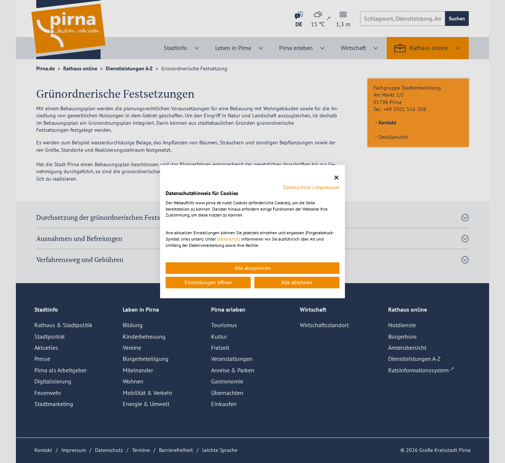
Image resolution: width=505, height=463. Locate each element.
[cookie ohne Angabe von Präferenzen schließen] (336, 177)
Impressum (327, 187)
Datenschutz (297, 187)
